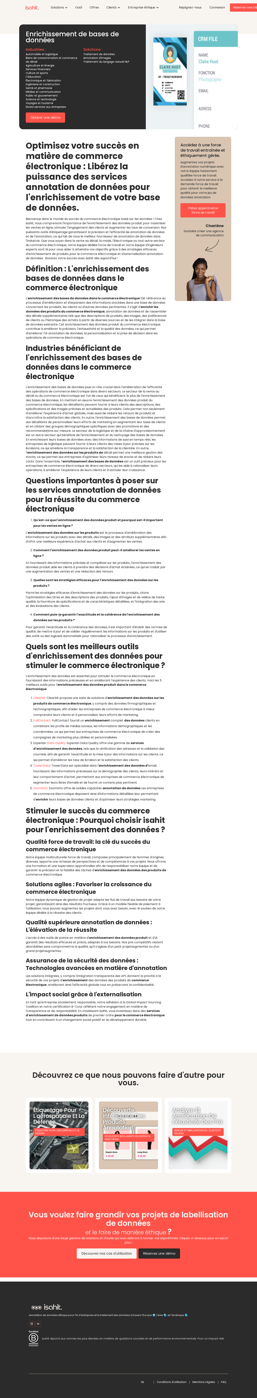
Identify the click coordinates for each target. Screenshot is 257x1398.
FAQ (223, 1382)
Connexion (217, 7)
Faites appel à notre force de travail (203, 210)
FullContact (42, 720)
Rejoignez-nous (190, 7)
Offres (94, 7)
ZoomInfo (40, 788)
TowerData (41, 765)
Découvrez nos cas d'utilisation (106, 1253)
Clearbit (39, 698)
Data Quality (56, 743)
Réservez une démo (159, 1253)
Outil (78, 7)
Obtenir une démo (45, 117)
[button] (59, 7)
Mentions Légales (203, 1382)
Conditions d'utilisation (171, 1382)
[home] (32, 7)
